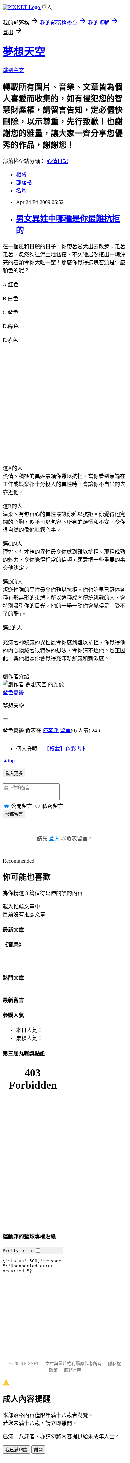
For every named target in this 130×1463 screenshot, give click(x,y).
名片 (21, 190)
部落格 (24, 182)
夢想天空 (24, 52)
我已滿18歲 (16, 1449)
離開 (38, 1449)
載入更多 (14, 773)
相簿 (21, 174)
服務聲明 (72, 1370)
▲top (9, 760)
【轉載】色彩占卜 (65, 749)
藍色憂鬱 (13, 692)
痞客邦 (51, 730)
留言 (65, 730)
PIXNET (31, 1363)
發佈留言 (14, 814)
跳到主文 (13, 70)
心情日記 (57, 161)
